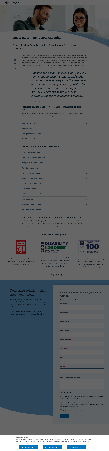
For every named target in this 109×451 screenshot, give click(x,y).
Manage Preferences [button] (76, 447)
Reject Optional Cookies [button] (52, 447)
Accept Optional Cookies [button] (28, 447)
